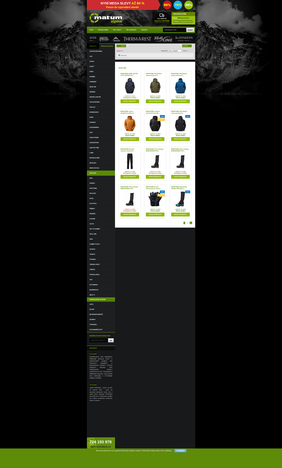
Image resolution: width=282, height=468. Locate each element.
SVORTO (92, 254)
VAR (91, 279)
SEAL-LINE (93, 234)
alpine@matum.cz (100, 446)
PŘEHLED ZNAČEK (107, 46)
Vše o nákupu (131, 30)
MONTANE (93, 173)
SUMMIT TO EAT (95, 244)
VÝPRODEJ (93, 324)
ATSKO (92, 61)
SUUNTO (92, 249)
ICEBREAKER (94, 112)
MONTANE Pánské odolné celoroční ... (128, 150)
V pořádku (180, 451)
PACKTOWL (93, 188)
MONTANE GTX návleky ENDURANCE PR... (154, 150)
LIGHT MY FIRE (94, 147)
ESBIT (91, 71)
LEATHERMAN (94, 127)
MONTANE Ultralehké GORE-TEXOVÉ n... (179, 187)
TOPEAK (92, 269)
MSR (91, 178)
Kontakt (144, 30)
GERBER (92, 92)
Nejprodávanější (96, 314)
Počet (184, 51)
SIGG (91, 239)
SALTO (92, 224)
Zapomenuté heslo (186, 21)
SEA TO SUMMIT (95, 229)
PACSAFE (93, 193)
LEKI (91, 132)
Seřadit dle (164, 51)
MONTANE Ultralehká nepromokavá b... (154, 74)
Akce (91, 304)
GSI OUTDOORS (95, 102)
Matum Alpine (103, 30)
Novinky (93, 319)
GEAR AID (93, 87)
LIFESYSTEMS (94, 137)
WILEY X (92, 295)
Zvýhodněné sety (96, 329)
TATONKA (93, 259)
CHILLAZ (92, 107)
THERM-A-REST (95, 264)
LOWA (91, 153)
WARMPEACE (94, 290)
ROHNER (92, 213)
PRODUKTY (93, 46)
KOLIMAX (93, 122)
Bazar (92, 309)
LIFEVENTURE (94, 142)
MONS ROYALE (94, 168)
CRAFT (92, 66)
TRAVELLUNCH (94, 274)
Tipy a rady (117, 30)
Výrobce (119, 51)
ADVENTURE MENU (96, 51)
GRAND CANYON (95, 97)
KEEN (91, 117)
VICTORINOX (94, 285)
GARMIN (92, 76)
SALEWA (92, 219)
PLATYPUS (93, 203)
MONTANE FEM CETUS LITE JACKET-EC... (129, 74)
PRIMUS (92, 208)
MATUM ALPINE (95, 158)
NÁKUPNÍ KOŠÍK (179, 14)
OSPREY (92, 183)
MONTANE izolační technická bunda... (153, 112)
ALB (91, 56)
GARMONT (93, 82)
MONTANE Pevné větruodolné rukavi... (153, 187)
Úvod (91, 30)
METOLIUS (93, 163)
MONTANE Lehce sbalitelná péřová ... (128, 112)
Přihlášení (176, 21)
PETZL (92, 198)
